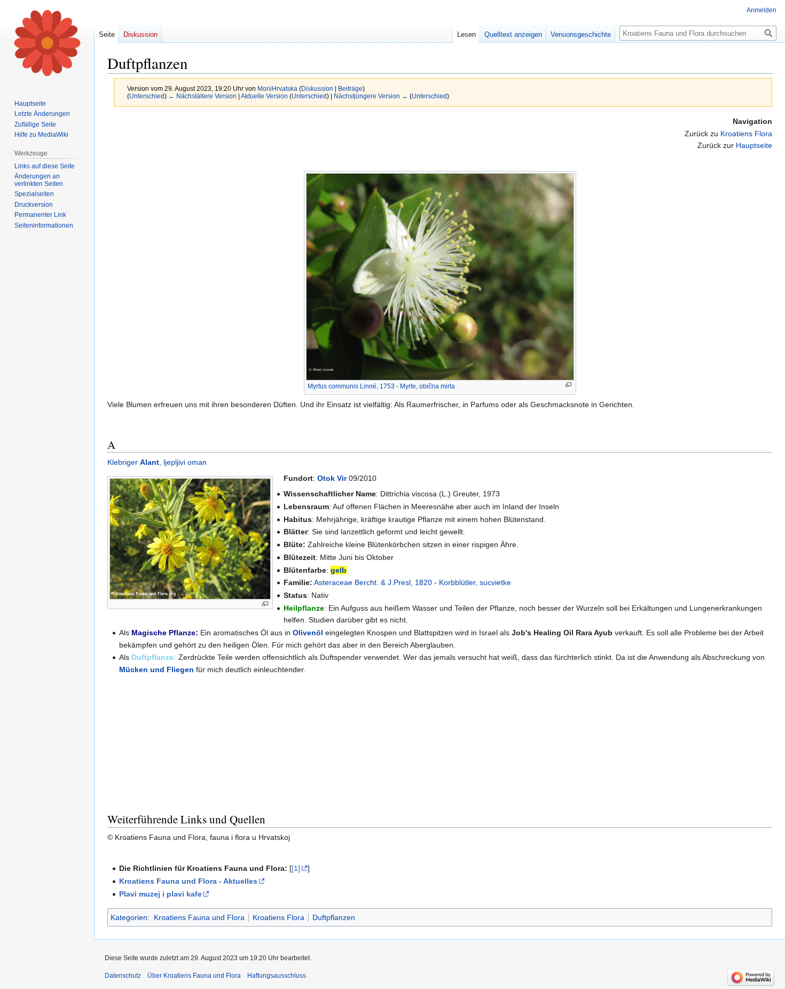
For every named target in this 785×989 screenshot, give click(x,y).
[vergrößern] (568, 385)
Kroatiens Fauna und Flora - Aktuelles (188, 881)
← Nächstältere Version (202, 95)
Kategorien (129, 917)
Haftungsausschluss (276, 975)
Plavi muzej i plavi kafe (160, 894)
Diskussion (317, 88)
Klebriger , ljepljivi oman (157, 462)
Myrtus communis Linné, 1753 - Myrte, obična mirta (381, 386)
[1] (296, 868)
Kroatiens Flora (746, 133)
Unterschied (146, 95)
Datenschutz (123, 975)
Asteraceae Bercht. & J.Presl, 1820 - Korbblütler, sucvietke (412, 582)
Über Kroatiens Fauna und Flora (194, 975)
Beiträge (350, 88)
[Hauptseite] (47, 42)
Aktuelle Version (264, 95)
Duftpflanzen (333, 917)
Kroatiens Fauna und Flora (199, 917)
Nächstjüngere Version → (371, 95)
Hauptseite (754, 145)
